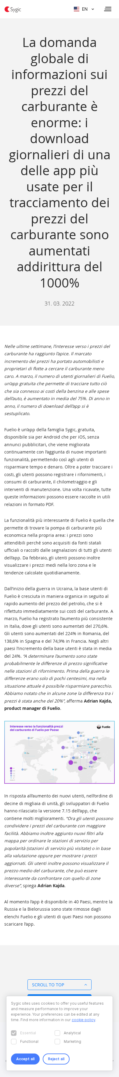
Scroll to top (48, 985)
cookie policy (83, 1019)
